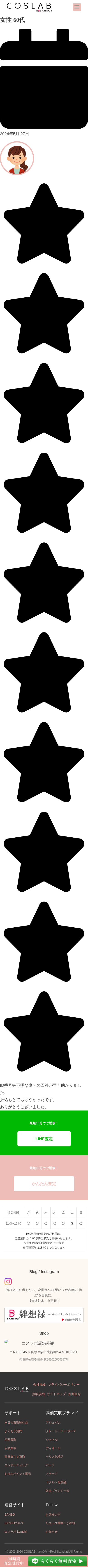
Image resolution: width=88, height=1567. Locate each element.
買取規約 (38, 1394)
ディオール (53, 1448)
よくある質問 (13, 1431)
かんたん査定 (44, 1183)
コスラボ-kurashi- (16, 1531)
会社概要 (39, 1384)
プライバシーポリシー (64, 1384)
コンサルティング (16, 1465)
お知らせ (52, 1531)
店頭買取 (10, 1448)
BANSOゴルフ (14, 1523)
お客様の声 (53, 1514)
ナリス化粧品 (54, 1456)
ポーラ (50, 1465)
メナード (52, 1473)
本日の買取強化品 (16, 1422)
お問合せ (74, 1394)
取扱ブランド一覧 (57, 1490)
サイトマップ (56, 1394)
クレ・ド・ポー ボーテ (61, 1431)
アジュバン (53, 1422)
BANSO (10, 1514)
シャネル (52, 1439)
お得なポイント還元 (18, 1473)
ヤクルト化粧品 (56, 1482)
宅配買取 (10, 1439)
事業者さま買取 (15, 1456)
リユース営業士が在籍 (60, 1523)
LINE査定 (44, 1139)
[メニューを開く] (77, 7)
